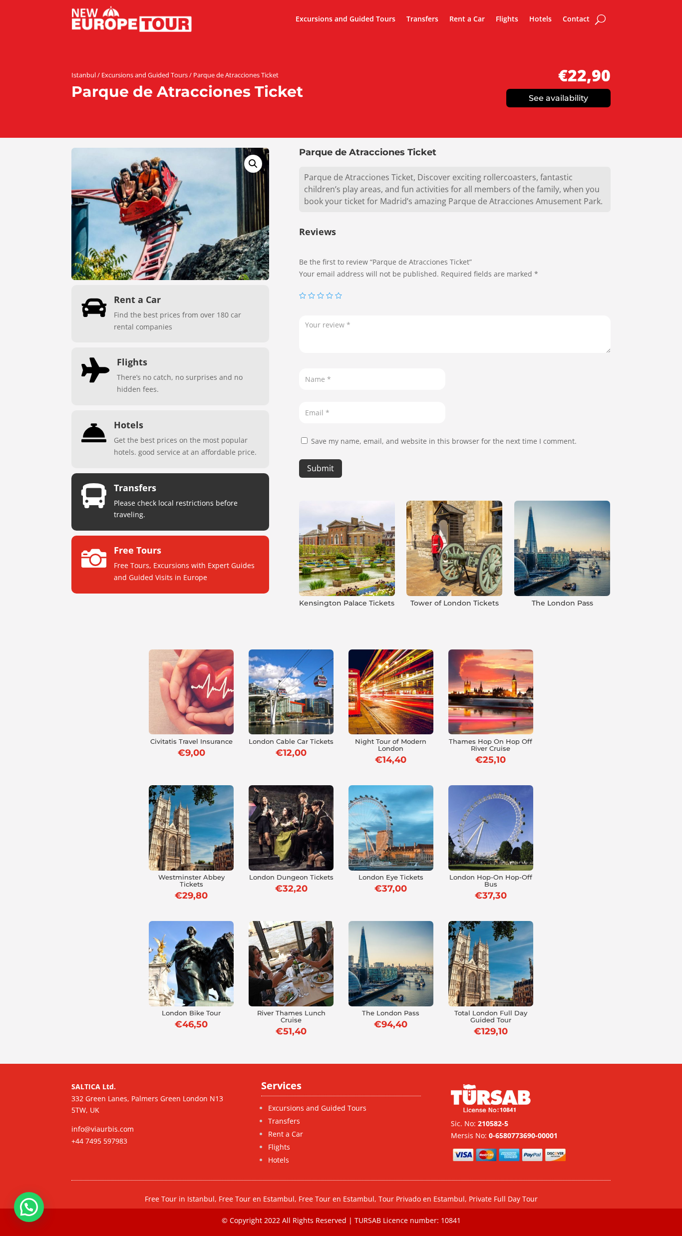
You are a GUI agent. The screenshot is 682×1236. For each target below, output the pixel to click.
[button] (253, 164)
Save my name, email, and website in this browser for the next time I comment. (444, 441)
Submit (320, 468)
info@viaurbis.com (102, 1129)
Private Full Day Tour (503, 1199)
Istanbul (83, 74)
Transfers (422, 18)
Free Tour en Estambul (257, 1199)
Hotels (540, 18)
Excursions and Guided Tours (345, 18)
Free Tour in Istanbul (180, 1199)
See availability (558, 98)
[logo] (132, 19)
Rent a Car (467, 18)
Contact (576, 18)
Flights (507, 18)
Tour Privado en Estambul (421, 1199)
